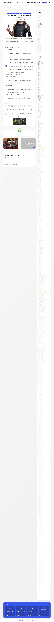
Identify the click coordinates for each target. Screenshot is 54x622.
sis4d (39, 20)
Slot (19, 2)
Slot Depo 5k (40, 167)
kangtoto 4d (40, 216)
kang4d (39, 227)
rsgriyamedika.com (41, 150)
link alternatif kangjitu (41, 26)
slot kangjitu (40, 369)
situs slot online (40, 27)
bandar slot (40, 371)
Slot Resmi (39, 391)
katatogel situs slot (41, 334)
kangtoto (39, 38)
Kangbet (39, 165)
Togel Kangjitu (40, 252)
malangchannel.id (41, 119)
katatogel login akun (41, 322)
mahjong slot (40, 191)
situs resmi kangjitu (41, 320)
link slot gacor (40, 70)
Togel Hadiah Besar (41, 237)
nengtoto (39, 223)
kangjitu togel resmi (41, 323)
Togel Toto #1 (40, 244)
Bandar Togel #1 (40, 241)
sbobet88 (39, 124)
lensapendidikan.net (41, 155)
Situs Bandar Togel (41, 326)
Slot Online (39, 386)
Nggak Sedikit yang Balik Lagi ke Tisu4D (12, 155)
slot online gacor (40, 305)
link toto (39, 212)
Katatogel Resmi (40, 341)
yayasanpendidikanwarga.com (43, 156)
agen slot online (40, 189)
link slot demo (40, 194)
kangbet (39, 40)
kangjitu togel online (41, 306)
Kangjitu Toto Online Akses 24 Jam (43, 292)
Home (17, 2)
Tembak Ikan (25, 13)
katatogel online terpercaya (42, 299)
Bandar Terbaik (40, 339)
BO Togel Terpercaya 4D (42, 278)
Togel (22, 2)
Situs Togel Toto (40, 239)
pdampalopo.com (40, 151)
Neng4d (39, 166)
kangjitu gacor (40, 355)
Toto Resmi (40, 327)
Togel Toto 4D (40, 236)
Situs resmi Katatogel (41, 343)
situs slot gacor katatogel (42, 318)
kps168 (39, 29)
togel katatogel (40, 296)
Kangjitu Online (40, 337)
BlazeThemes (35, 620)
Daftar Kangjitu (40, 246)
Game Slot (39, 390)
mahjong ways (40, 61)
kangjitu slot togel (41, 316)
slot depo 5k (40, 137)
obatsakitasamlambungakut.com (43, 148)
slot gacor (39, 25)
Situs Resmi (40, 340)
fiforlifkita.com (40, 149)
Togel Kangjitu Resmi (41, 283)
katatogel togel (40, 311)
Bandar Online (40, 396)
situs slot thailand (41, 106)
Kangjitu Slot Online (41, 328)
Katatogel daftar (40, 280)
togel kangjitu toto (41, 307)
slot (38, 87)
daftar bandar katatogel (41, 290)
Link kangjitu (40, 253)
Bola (25, 2)
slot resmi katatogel (41, 336)
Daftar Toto (40, 251)
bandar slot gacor (40, 353)
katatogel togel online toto (42, 351)
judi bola (39, 67)
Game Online (40, 411)
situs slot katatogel (41, 335)
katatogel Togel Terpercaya (42, 325)
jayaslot (39, 220)
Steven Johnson (20, 17)
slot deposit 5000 (40, 62)
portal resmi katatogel (41, 308)
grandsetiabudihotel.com (42, 153)
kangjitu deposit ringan (41, 297)
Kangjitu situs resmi (41, 332)
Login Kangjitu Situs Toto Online (43, 294)
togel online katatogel (41, 300)
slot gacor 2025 (40, 123)
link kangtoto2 (40, 200)
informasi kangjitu (41, 298)
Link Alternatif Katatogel (42, 279)
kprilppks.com (40, 175)
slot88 (39, 64)
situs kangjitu (40, 367)
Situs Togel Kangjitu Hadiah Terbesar (44, 293)
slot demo (39, 136)
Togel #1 (39, 233)
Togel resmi (40, 345)
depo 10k (39, 176)
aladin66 (39, 144)
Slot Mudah (40, 338)
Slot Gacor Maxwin (41, 22)
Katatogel (39, 234)
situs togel (39, 109)
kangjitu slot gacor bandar (42, 348)
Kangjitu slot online (41, 347)
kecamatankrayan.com (41, 147)
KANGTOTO (40, 24)
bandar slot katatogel (41, 301)
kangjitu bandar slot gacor (42, 361)
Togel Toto (39, 232)
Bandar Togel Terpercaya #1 (42, 276)
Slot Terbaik (40, 394)
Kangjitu (39, 235)
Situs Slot (39, 387)
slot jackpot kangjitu (41, 330)
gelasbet (39, 170)
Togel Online (40, 231)
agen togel (39, 94)
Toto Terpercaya (40, 240)
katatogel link (40, 287)
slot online (39, 96)
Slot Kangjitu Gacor (41, 346)
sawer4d (39, 32)
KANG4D (39, 23)
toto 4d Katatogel (40, 302)
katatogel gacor (40, 295)
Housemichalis (8, 2)
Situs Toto (39, 342)
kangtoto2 (39, 44)
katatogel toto (40, 356)
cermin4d (39, 58)
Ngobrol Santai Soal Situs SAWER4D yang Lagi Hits (32, 611)
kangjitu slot (40, 368)
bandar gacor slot (40, 354)
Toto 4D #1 (40, 242)
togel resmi (39, 315)
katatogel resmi (40, 358)
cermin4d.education (41, 169)
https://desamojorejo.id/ (42, 118)
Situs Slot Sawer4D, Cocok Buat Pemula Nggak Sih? (43, 611)
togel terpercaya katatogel (42, 303)
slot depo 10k (40, 168)
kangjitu (39, 18)
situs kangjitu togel (41, 324)
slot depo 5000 (40, 184)
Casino (28, 2)
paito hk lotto (40, 273)
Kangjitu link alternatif (41, 331)
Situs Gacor (40, 404)
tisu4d (39, 28)
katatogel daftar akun (41, 321)
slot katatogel (40, 319)
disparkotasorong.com (41, 172)
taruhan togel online (41, 281)
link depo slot (40, 214)
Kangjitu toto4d (40, 282)
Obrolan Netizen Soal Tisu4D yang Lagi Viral (12, 162)
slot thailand (40, 97)
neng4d (39, 30)
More (38, 2)
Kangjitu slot (40, 288)
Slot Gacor (39, 388)
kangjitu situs (40, 365)
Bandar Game (40, 389)
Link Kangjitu (40, 245)
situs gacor (39, 376)
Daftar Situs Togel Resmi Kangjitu (43, 291)
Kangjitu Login (40, 247)
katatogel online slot (41, 310)
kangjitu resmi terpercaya (42, 304)
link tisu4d (39, 209)
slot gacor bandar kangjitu (42, 350)
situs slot (39, 370)
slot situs (39, 366)
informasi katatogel (41, 309)
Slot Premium (40, 393)
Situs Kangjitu (40, 344)
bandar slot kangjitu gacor (42, 349)
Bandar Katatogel (40, 249)
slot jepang (39, 230)
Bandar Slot (40, 385)
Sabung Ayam (33, 2)
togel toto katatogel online (42, 352)
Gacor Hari (39, 395)
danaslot (39, 217)
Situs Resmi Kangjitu (41, 333)
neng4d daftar (40, 374)
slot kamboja (40, 104)
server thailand (40, 162)
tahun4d (39, 56)
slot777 (39, 145)
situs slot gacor (40, 219)
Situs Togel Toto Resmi (41, 277)
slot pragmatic (40, 146)
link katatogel (40, 285)
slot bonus (39, 174)
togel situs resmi (40, 357)
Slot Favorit (40, 410)
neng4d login (40, 373)
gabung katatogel (40, 289)
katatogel (39, 286)
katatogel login (40, 359)
